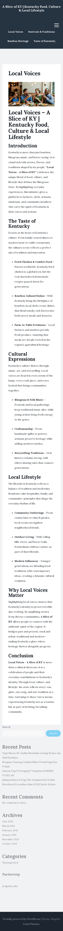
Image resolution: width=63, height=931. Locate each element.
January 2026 (9, 835)
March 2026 (8, 826)
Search (6, 727)
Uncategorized (10, 862)
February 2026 (10, 830)
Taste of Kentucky (45, 41)
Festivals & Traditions (41, 31)
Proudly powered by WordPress (21, 918)
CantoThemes (31, 923)
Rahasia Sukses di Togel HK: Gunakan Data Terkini (28, 780)
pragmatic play (10, 886)
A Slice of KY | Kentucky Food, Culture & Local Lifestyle (31, 8)
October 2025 (9, 843)
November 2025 (10, 839)
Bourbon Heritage (18, 41)
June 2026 (7, 821)
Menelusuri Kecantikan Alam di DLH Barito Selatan (28, 784)
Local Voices (15, 31)
